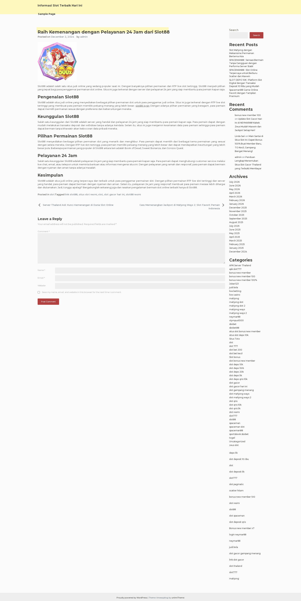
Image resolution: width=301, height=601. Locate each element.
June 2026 (235, 185)
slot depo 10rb (236, 368)
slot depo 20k (236, 371)
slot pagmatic (236, 484)
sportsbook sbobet (239, 434)
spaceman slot (237, 426)
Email (41, 277)
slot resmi (234, 412)
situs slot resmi (88, 194)
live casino (234, 294)
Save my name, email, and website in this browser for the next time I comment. (82, 292)
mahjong (234, 298)
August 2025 (236, 222)
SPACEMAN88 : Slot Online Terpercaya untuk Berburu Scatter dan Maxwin (243, 73)
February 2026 (237, 200)
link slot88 (71, 194)
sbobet (232, 324)
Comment (44, 231)
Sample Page (46, 14)
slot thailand (235, 566)
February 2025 (237, 244)
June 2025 (235, 229)
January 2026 (236, 204)
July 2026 (234, 182)
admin (84, 36)
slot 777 (233, 346)
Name (41, 270)
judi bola (233, 287)
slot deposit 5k (236, 471)
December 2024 (238, 251)
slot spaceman (237, 515)
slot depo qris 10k (238, 379)
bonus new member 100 (248, 115)
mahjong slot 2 (237, 305)
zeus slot (234, 445)
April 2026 (234, 193)
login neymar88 (237, 534)
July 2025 (234, 226)
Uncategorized (237, 441)
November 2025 (238, 211)
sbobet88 (234, 327)
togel (232, 437)
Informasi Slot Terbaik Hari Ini (60, 5)
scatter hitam (236, 490)
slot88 (232, 419)
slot (52, 194)
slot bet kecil (235, 353)
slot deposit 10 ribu (239, 459)
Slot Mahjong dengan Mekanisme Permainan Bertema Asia (241, 53)
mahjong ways (237, 309)
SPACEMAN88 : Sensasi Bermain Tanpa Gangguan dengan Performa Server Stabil (246, 63)
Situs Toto (234, 338)
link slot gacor (236, 559)
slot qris (233, 401)
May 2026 (234, 189)
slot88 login (142, 105)
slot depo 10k (236, 364)
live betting (235, 291)
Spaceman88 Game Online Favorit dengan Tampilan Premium (243, 93)
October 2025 (236, 215)
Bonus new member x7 (241, 528)
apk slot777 (235, 269)
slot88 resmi (133, 194)
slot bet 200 (235, 349)
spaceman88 (236, 430)
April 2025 (234, 237)
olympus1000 (236, 320)
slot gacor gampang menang (245, 553)
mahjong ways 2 (238, 313)
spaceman (234, 423)
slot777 (233, 415)
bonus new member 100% (243, 280)
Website (41, 285)
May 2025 (234, 233)
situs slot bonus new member (245, 331)
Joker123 (234, 283)
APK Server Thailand (240, 265)
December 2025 (238, 207)
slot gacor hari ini (114, 194)
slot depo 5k (235, 375)
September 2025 (238, 218)
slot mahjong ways (239, 393)
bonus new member (240, 272)
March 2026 (235, 196)
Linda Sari (240, 136)
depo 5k (233, 452)
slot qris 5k (234, 408)
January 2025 (236, 248)
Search (233, 30)
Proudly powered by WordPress (132, 597)
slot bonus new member (242, 360)
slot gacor (234, 382)
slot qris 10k (235, 404)
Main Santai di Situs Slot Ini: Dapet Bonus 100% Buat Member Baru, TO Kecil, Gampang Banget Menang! (249, 143)
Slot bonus (234, 357)
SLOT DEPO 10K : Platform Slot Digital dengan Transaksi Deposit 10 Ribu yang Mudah (245, 83)
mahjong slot (236, 302)
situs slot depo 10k (238, 335)
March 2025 (235, 240)
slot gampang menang (241, 390)
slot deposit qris (237, 522)
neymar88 (234, 316)
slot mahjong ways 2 (240, 397)
